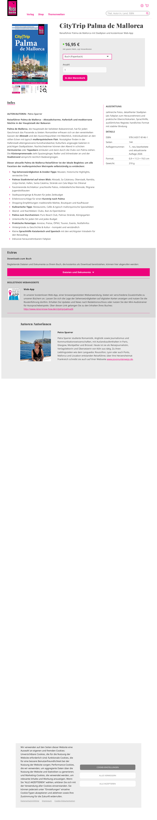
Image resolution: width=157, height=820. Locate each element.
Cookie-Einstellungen (108, 767)
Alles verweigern (107, 775)
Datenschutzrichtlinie (30, 801)
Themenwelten (56, 14)
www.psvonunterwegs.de (120, 359)
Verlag (30, 14)
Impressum (47, 801)
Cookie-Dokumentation (65, 801)
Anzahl (66, 64)
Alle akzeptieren (107, 783)
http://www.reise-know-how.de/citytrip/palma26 (48, 309)
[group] (78, 348)
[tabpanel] (30, 59)
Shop (41, 14)
